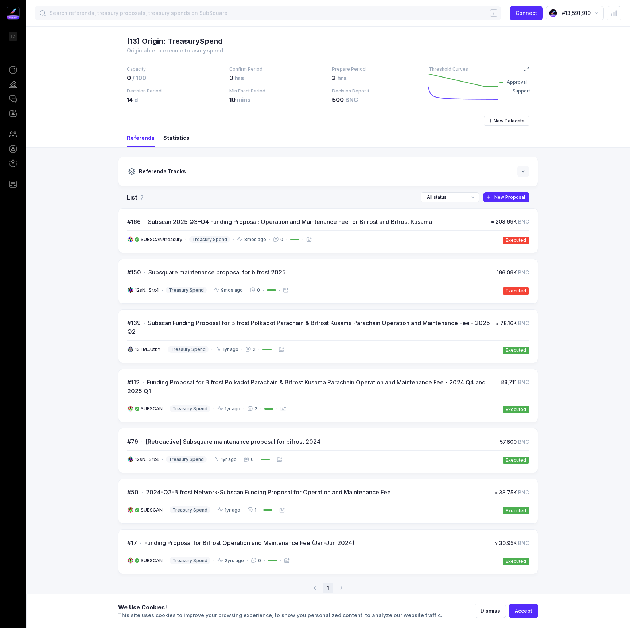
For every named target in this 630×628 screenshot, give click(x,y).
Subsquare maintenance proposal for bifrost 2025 (217, 272)
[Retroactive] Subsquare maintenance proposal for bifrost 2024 (232, 441)
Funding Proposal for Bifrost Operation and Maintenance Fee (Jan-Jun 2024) (249, 542)
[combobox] (450, 197)
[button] (13, 70)
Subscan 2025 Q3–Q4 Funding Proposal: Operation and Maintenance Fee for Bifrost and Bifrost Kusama (290, 221)
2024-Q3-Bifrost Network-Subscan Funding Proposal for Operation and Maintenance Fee (268, 492)
